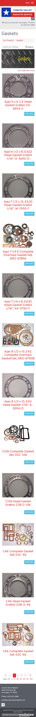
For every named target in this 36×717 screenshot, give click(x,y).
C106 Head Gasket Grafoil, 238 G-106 (18, 503)
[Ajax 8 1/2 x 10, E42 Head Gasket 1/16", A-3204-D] (18, 389)
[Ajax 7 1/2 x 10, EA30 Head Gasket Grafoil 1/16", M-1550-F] (18, 189)
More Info (29, 114)
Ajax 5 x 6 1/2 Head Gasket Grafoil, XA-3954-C (18, 105)
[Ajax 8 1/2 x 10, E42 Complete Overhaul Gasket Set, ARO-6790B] (18, 335)
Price (32, 71)
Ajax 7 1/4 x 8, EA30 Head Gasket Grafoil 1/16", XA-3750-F (18, 305)
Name (24, 71)
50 (27, 679)
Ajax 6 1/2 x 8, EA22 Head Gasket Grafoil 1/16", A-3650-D (18, 155)
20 (21, 679)
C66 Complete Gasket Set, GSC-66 (18, 653)
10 (14, 679)
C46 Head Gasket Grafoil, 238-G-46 (18, 603)
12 (17, 679)
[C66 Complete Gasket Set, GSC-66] (18, 634)
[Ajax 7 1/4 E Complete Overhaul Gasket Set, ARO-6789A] (18, 238)
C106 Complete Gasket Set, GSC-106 (18, 453)
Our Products (8, 40)
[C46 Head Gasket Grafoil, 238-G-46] (18, 591)
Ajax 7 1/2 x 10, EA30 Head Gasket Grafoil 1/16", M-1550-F (18, 205)
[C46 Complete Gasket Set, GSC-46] (18, 534)
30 (24, 679)
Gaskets (19, 40)
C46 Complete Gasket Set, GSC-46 (18, 553)
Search (30, 47)
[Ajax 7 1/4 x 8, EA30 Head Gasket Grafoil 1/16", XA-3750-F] (18, 288)
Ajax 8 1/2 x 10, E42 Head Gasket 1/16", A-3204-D (18, 405)
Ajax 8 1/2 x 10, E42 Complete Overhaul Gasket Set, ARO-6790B (18, 355)
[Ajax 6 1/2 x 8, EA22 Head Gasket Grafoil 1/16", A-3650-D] (18, 138)
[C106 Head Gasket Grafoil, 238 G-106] (18, 490)
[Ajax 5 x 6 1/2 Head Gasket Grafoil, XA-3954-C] (18, 89)
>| (30, 675)
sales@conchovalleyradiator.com (13, 700)
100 (31, 679)
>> (25, 675)
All (9, 679)
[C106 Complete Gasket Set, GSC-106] (18, 435)
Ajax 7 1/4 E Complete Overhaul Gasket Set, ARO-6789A (18, 255)
